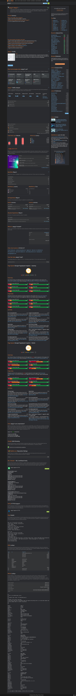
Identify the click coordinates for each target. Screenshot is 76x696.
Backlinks (12, 172)
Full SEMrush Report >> (45, 167)
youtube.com (64, 20)
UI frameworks (11, 74)
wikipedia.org (55, 28)
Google (14, 441)
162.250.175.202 (54, 99)
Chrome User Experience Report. (14, 281)
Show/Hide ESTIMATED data (58, 137)
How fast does (15, 257)
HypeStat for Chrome (61, 64)
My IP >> (66, 113)
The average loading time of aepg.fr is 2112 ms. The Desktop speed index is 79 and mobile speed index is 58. (27, 259)
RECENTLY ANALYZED (23, 0)
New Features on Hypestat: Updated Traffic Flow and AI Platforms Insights (61, 125)
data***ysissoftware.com (56, 36)
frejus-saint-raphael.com (20, 251)
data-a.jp (53, 45)
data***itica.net (54, 43)
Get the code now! (59, 152)
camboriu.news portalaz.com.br (57, 76)
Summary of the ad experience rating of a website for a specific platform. (21, 199)
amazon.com (64, 23)
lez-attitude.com (39, 250)
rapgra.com (29, 250)
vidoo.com (34, 250)
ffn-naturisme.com (11, 251)
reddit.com (64, 24)
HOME (16, 0)
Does (16, 423)
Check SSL (47, 468)
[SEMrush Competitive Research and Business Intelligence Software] (12, 148)
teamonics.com (54, 44)
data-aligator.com (54, 52)
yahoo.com (64, 27)
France (32, 142)
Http (11, 515)
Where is (14, 226)
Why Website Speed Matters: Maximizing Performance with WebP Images (61, 121)
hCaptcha (19, 82)
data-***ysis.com (54, 39)
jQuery (10, 82)
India (32, 139)
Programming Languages (28, 75)
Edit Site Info (10, 65)
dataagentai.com (54, 50)
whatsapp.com (64, 30)
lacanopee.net (39, 251)
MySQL (19, 75)
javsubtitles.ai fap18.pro (56, 84)
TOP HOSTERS (28, 0)
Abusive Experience (15, 213)
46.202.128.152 (54, 107)
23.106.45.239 (53, 108)
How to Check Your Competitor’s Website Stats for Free (62, 130)
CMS (34, 74)
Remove (54, 142)
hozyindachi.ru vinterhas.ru (56, 82)
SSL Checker (17, 460)
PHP (26, 77)
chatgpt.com (55, 27)
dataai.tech (53, 49)
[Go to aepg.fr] (18, 7)
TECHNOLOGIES (44, 0)
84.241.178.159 (54, 100)
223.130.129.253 (54, 93)
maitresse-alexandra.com (21, 250)
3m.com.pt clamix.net (55, 79)
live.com (63, 28)
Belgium (32, 141)
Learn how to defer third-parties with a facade (37, 340)
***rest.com (53, 37)
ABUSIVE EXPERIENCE (38, 0)
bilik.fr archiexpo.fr (55, 80)
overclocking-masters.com (31, 251)
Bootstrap (11, 75)
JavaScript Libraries (10, 80)
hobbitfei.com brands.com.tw (57, 85)
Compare (45, 3)
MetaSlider (28, 82)
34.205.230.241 (54, 110)
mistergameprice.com (12, 253)
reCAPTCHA (20, 81)
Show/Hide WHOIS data (57, 140)
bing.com (54, 25)
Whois (11, 573)
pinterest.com (55, 30)
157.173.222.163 (54, 104)
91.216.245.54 (53, 102)
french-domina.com (11, 250)
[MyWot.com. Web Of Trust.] (9, 451)
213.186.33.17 (24, 45)
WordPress (36, 75)
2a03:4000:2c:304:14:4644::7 (57, 111)
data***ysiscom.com (55, 40)
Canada (32, 140)
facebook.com (56, 21)
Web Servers (36, 79)
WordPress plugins (27, 80)
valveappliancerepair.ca (55, 41)
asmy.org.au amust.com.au (56, 86)
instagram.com (64, 21)
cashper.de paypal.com (56, 71)
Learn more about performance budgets (36, 327)
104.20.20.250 (54, 98)
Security (18, 79)
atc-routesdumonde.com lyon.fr (57, 73)
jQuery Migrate (11, 83)
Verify (14, 503)
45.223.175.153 (54, 97)
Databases (19, 74)
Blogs (43, 74)
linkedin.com (64, 25)
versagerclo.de (54, 48)
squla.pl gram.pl (54, 69)
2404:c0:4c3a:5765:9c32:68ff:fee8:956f (58, 103)
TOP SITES (18, 0)
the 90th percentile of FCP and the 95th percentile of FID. (37, 281)
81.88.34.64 (53, 106)
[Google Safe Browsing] (8, 447)
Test (48, 511)
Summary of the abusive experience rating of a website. (17, 215)
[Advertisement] (28, 30)
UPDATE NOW (60, 10)
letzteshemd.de (54, 35)
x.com (54, 23)
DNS (11, 545)
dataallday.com (54, 46)
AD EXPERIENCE (33, 0)
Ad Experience (14, 197)
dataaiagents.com (54, 53)
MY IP (47, 0)
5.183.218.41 (53, 95)
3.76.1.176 (53, 94)
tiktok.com (55, 24)
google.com (55, 20)
